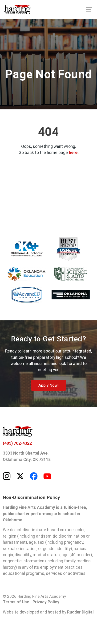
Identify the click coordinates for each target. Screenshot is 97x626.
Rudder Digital (80, 612)
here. (74, 152)
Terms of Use (16, 602)
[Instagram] (7, 475)
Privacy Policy (45, 602)
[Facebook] (34, 475)
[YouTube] (47, 475)
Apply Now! (48, 385)
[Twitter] (20, 475)
